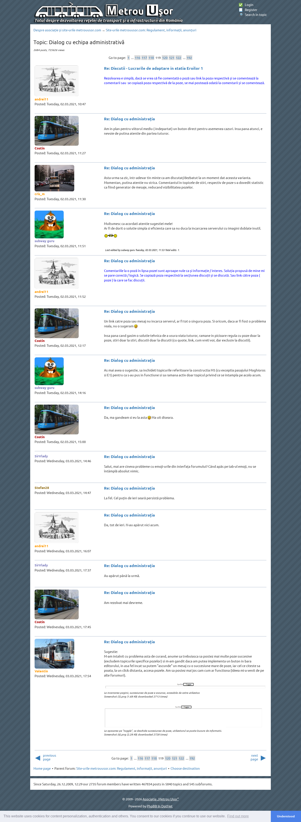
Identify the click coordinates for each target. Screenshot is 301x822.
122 (178, 57)
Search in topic (253, 14)
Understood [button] (286, 816)
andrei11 (41, 99)
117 (144, 57)
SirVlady (41, 456)
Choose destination (185, 768)
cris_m (40, 194)
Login (246, 4)
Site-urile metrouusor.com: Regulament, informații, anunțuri (151, 30)
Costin (40, 148)
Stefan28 (42, 487)
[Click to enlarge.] (185, 686)
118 (151, 57)
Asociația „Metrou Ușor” (161, 799)
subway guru (44, 241)
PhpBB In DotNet (160, 806)
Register (248, 10)
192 (189, 57)
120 (164, 57)
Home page (42, 768)
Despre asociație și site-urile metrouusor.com (67, 30)
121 (171, 57)
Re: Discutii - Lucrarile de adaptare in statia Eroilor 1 (153, 68)
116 (137, 57)
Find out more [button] (238, 816)
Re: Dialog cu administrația (129, 118)
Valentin (41, 671)
